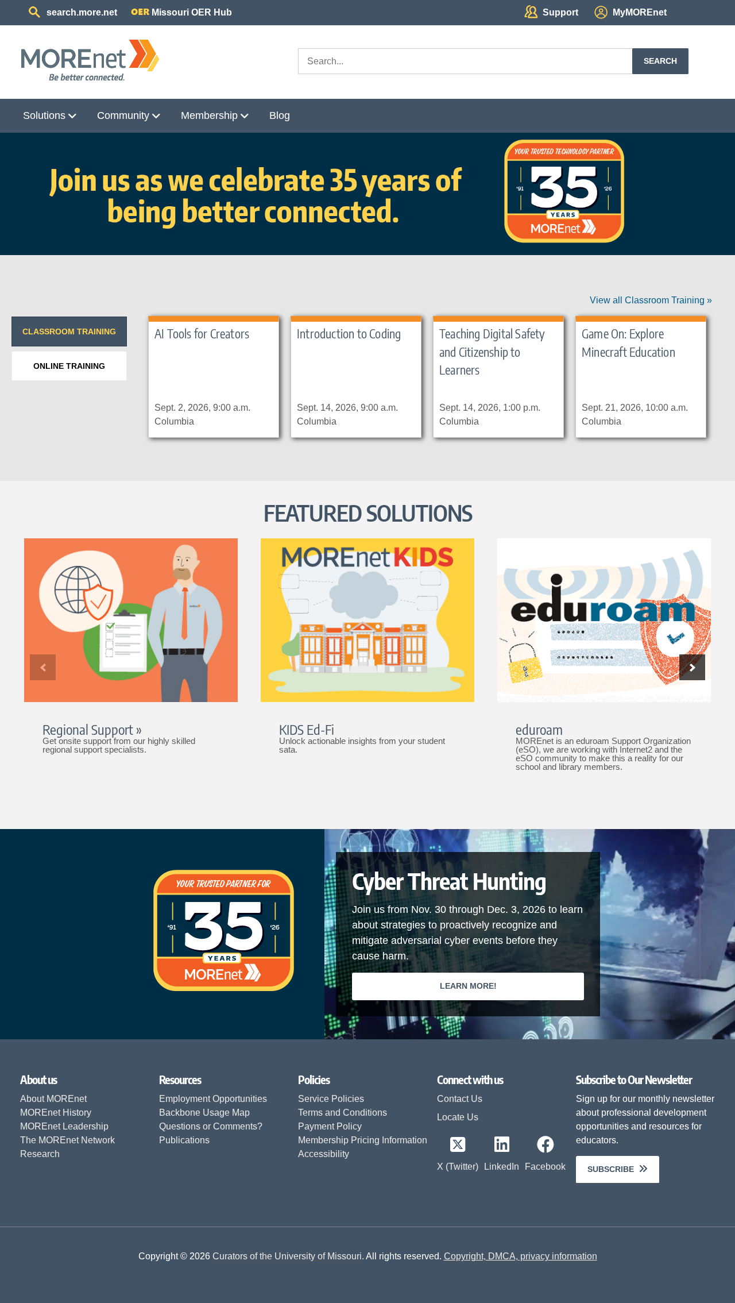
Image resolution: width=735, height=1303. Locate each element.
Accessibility (323, 1154)
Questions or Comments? (210, 1126)
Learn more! (468, 985)
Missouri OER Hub (192, 12)
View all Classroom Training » (651, 300)
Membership (209, 115)
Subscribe (610, 1169)
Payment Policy (330, 1126)
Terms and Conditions (342, 1112)
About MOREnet (53, 1099)
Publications (184, 1140)
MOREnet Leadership (64, 1126)
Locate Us (457, 1117)
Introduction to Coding (349, 333)
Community (123, 115)
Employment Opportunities (213, 1099)
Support (560, 12)
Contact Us (459, 1099)
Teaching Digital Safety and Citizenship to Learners (492, 351)
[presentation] (69, 331)
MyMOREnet (640, 12)
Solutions (44, 115)
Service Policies (331, 1099)
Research (40, 1154)
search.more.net (82, 12)
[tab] (69, 331)
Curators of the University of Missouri (286, 1256)
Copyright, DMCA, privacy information (520, 1256)
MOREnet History (55, 1112)
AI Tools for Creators (201, 333)
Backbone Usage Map (204, 1112)
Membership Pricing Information (362, 1140)
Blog (279, 115)
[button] (692, 667)
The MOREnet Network (67, 1140)
